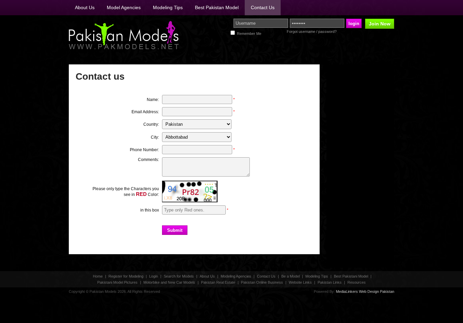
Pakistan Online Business (262, 282)
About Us (85, 7)
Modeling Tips (168, 7)
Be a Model (290, 276)
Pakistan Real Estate (218, 282)
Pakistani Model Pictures (117, 282)
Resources (356, 282)
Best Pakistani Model (351, 276)
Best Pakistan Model (217, 7)
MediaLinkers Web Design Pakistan (365, 291)
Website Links (300, 282)
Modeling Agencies (236, 276)
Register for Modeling (125, 276)
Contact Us (263, 7)
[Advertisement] (346, 166)
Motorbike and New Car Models (169, 282)
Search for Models (179, 276)
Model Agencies (124, 7)
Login (153, 276)
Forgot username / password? (312, 31)
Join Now (379, 23)
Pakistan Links (330, 282)
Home (98, 276)
